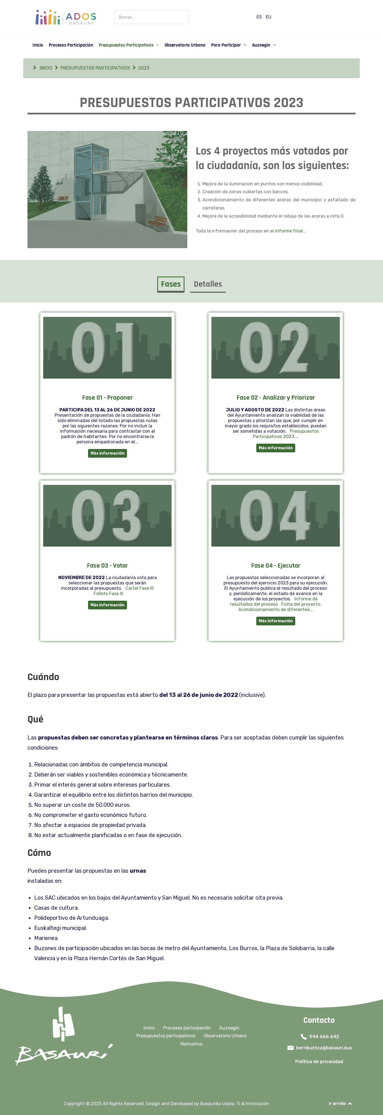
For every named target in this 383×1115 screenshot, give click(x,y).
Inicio (149, 1028)
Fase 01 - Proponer (107, 397)
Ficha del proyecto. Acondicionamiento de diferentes (279, 607)
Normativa (191, 1044)
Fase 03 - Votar (107, 565)
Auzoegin (229, 1028)
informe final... (290, 231)
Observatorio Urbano (225, 1035)
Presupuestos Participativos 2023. (286, 434)
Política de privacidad (319, 1061)
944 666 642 (324, 1036)
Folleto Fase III (107, 593)
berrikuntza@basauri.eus (324, 1048)
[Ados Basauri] (65, 16)
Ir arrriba (338, 1104)
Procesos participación (187, 1028)
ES (260, 17)
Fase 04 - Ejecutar (275, 565)
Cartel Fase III (138, 588)
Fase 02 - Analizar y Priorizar (276, 397)
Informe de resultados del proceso (274, 601)
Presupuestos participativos (165, 1035)
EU (268, 17)
